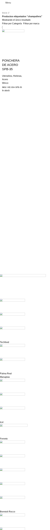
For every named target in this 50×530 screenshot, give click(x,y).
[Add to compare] (13, 55)
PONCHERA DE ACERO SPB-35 (10, 65)
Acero (5, 79)
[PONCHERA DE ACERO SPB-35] (13, 40)
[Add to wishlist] (20, 55)
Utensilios (7, 76)
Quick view (5, 55)
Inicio (4, 13)
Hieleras (17, 76)
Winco (5, 83)
